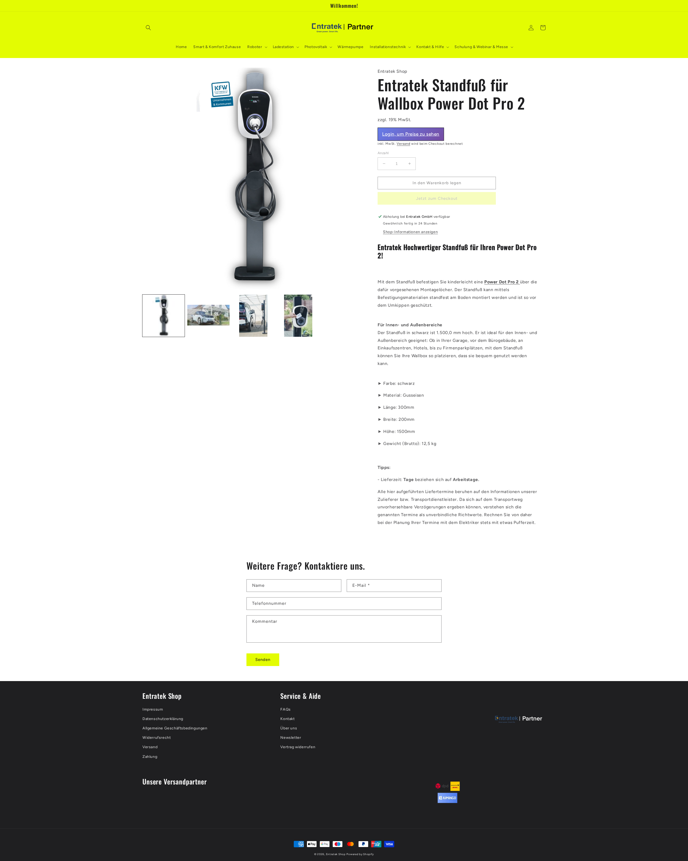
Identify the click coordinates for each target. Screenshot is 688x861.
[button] (148, 28)
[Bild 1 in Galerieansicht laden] (163, 316)
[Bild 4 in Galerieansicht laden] (298, 316)
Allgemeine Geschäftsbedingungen (174, 728)
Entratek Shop (336, 854)
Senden (262, 659)
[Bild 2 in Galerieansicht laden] (208, 316)
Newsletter (290, 737)
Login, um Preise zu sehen (410, 134)
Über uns (288, 728)
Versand (403, 144)
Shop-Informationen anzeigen (410, 232)
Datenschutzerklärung (162, 719)
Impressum (152, 709)
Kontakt (287, 719)
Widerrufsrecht (156, 737)
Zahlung (149, 756)
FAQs (285, 709)
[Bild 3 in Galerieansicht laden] (253, 316)
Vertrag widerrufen (297, 747)
